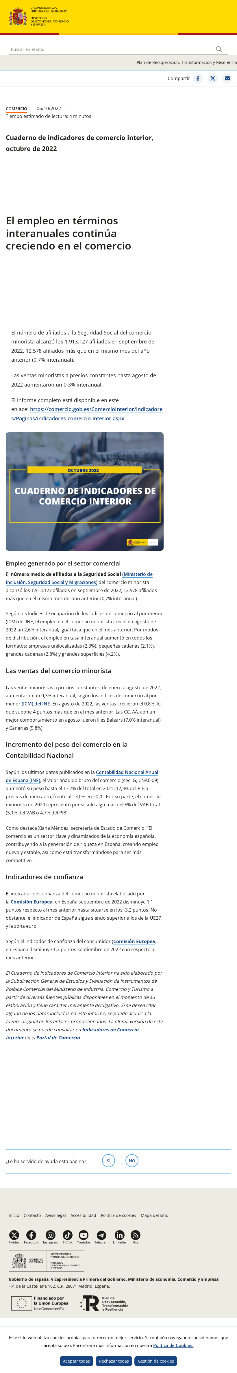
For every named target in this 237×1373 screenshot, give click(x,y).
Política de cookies (118, 1215)
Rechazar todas (114, 1361)
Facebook (31, 1242)
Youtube (83, 1242)
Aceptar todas (76, 1361)
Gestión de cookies (156, 1361)
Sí (111, 1160)
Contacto (32, 1215)
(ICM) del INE (36, 704)
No (133, 1160)
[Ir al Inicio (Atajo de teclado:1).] (39, 15)
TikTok (68, 1242)
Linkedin (119, 1242)
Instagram (50, 1242)
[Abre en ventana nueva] (198, 78)
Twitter (14, 1242)
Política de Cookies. (173, 1345)
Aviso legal (55, 1215)
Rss (135, 1242)
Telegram (101, 1242)
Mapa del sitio (154, 1215)
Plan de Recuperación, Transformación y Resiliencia (187, 62)
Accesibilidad (83, 1215)
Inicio (14, 1215)
